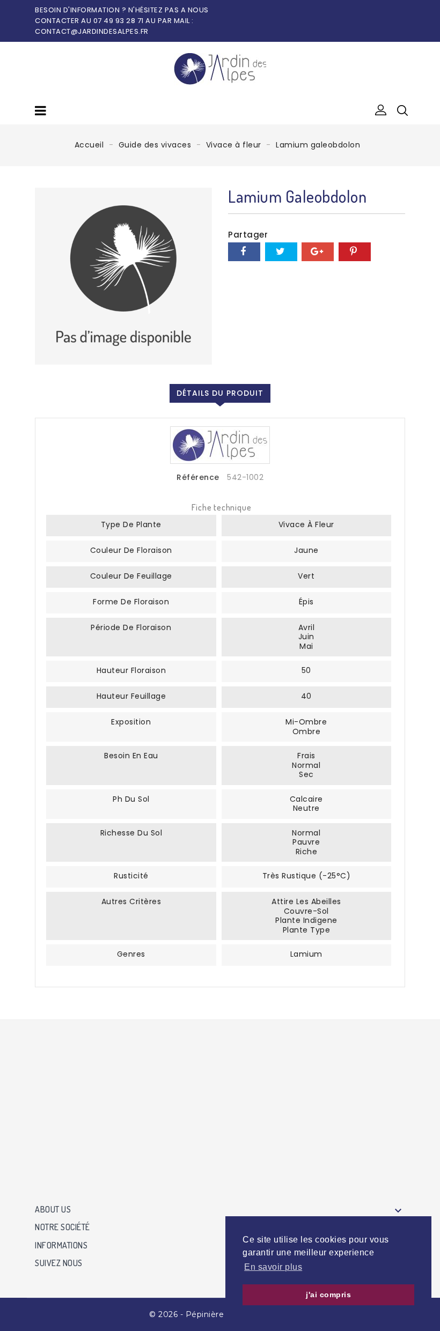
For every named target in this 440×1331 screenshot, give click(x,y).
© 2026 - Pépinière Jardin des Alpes (220, 1314)
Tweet (281, 251)
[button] (381, 110)
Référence (198, 478)
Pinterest (355, 251)
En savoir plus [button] (273, 1266)
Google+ (318, 251)
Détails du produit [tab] (220, 393)
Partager (244, 251)
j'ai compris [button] (328, 1294)
